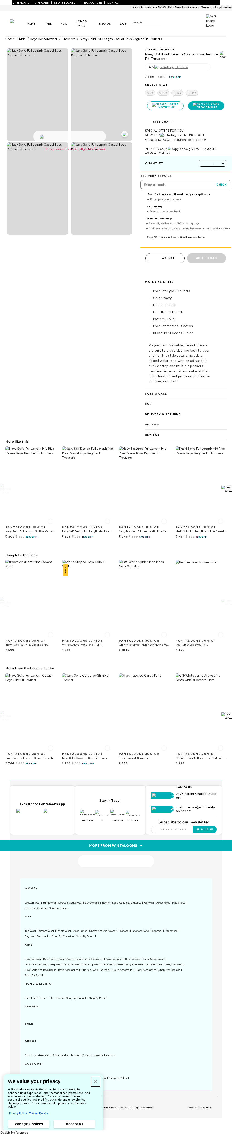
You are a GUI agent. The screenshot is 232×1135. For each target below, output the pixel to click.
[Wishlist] (168, 22)
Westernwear (32, 902)
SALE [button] (122, 23)
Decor (43, 998)
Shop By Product (76, 998)
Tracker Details (38, 1113)
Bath (27, 998)
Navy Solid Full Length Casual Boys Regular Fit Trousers (121, 39)
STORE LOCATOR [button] (65, 2)
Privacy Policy (18, 1113)
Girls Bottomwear (153, 959)
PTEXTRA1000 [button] (156, 149)
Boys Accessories (68, 969)
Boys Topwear (33, 959)
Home (9, 39)
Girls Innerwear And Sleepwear (43, 964)
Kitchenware (56, 998)
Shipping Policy (118, 1078)
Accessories (163, 902)
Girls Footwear (72, 964)
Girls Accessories (123, 969)
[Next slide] (226, 489)
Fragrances (178, 902)
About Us (30, 1055)
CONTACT (114, 2)
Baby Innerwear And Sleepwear (144, 964)
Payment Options (81, 1055)
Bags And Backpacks (37, 936)
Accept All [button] (74, 1124)
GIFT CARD (42, 2)
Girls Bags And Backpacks (95, 969)
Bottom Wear (46, 930)
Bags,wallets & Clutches (126, 902)
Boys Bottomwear (53, 959)
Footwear (148, 902)
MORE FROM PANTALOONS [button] (116, 845)
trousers (68, 39)
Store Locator (60, 1055)
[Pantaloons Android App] (56, 813)
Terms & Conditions (200, 1107)
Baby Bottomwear (112, 964)
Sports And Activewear (102, 930)
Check (222, 184)
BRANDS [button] (105, 23)
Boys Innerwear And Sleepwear (84, 959)
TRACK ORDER (92, 2)
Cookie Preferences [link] (14, 1133)
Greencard (44, 1055)
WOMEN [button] (31, 23)
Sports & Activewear (70, 902)
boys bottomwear (43, 39)
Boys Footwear (114, 959)
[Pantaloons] (18, 23)
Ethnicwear (49, 902)
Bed (35, 998)
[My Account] (181, 22)
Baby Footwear (173, 964)
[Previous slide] (5, 489)
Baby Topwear (91, 964)
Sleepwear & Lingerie (97, 902)
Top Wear (30, 930)
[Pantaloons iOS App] (28, 813)
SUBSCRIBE (204, 829)
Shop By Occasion (36, 908)
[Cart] (193, 22)
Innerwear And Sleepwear (147, 930)
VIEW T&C (152, 135)
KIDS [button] (64, 23)
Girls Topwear (133, 959)
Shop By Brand (58, 908)
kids (22, 39)
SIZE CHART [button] (163, 121)
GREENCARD (21, 2)
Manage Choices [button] (28, 1124)
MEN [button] (49, 23)
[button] (95, 1082)
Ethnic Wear (63, 930)
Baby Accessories (146, 969)
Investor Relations (104, 1055)
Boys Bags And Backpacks (40, 969)
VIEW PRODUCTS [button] (204, 149)
